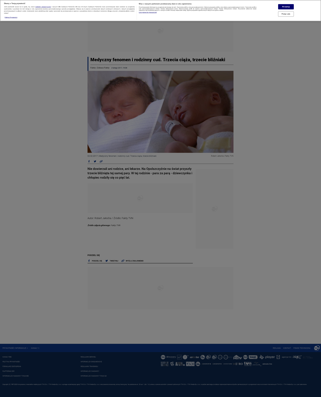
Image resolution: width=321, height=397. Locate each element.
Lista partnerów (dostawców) (148, 12)
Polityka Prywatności (11, 17)
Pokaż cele (286, 14)
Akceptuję (286, 7)
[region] (160, 10)
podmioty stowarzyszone (43, 7)
